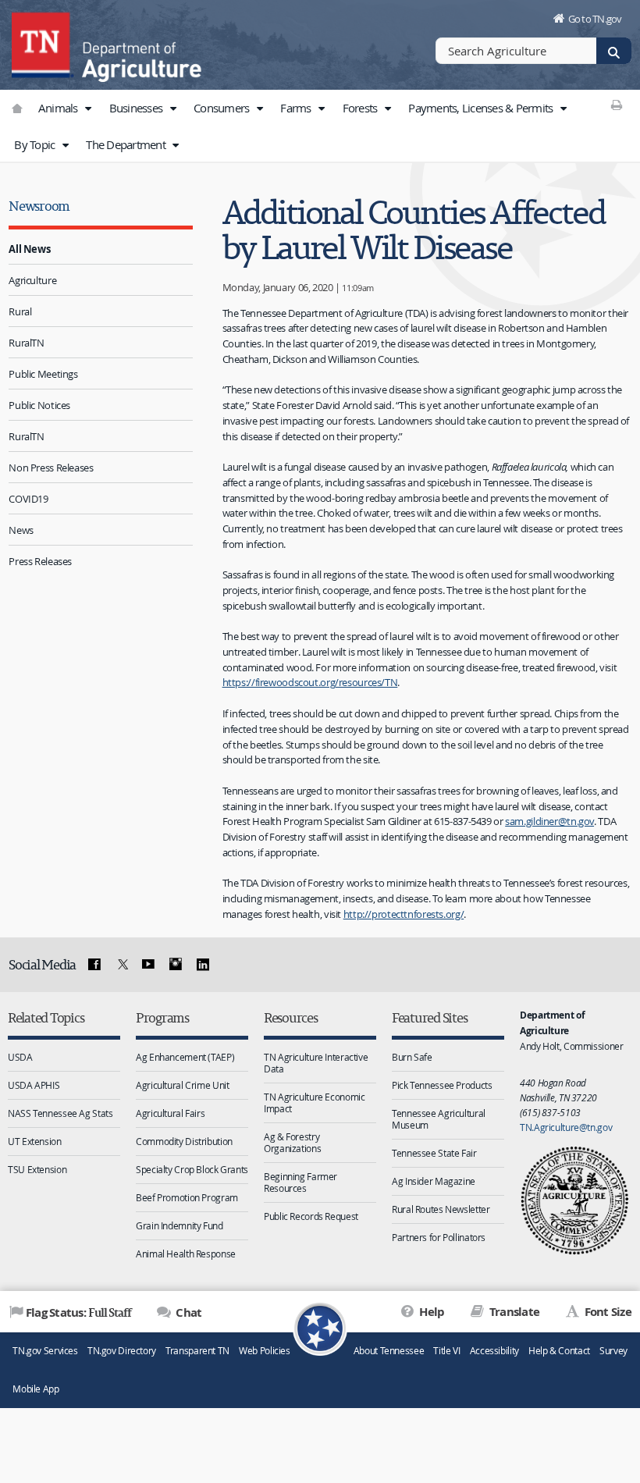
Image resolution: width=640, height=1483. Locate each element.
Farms (297, 108)
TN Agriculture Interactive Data (316, 1063)
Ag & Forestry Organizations (292, 1142)
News (21, 530)
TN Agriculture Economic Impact (314, 1102)
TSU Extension (37, 1169)
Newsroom (39, 205)
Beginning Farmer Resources (300, 1182)
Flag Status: (78, 1312)
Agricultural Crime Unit (182, 1085)
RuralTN (26, 343)
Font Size (606, 1311)
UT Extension (35, 1141)
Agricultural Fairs (170, 1113)
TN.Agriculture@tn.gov (566, 1127)
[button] (88, 108)
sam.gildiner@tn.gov (549, 821)
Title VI (446, 1350)
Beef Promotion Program (187, 1197)
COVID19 (28, 499)
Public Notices (39, 405)
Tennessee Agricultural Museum (438, 1119)
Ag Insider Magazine (433, 1181)
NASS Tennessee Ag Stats (60, 1113)
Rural (20, 311)
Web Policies (264, 1350)
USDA (20, 1057)
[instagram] (175, 965)
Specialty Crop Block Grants (192, 1169)
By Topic (35, 144)
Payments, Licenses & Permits (481, 108)
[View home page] (43, 43)
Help (430, 1311)
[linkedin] (202, 965)
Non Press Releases (51, 468)
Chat (187, 1312)
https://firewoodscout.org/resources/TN (310, 682)
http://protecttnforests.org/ (403, 914)
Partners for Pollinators (438, 1237)
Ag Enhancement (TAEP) (185, 1057)
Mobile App (35, 1389)
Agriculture (32, 280)
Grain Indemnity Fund (179, 1225)
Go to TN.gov (595, 19)
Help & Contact (559, 1350)
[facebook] (94, 965)
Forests (361, 108)
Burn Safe (412, 1057)
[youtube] (148, 965)
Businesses (137, 108)
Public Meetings (43, 374)
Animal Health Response (186, 1253)
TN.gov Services (44, 1350)
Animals (59, 108)
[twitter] (121, 965)
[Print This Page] (616, 104)
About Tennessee (389, 1350)
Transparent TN (197, 1350)
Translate (513, 1311)
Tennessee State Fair (434, 1153)
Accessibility (494, 1350)
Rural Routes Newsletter (440, 1209)
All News (29, 249)
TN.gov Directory (121, 1350)
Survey (613, 1350)
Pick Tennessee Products (442, 1085)
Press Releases (40, 561)
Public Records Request (311, 1216)
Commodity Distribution (184, 1141)
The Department (127, 144)
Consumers (223, 108)
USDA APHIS (33, 1085)
